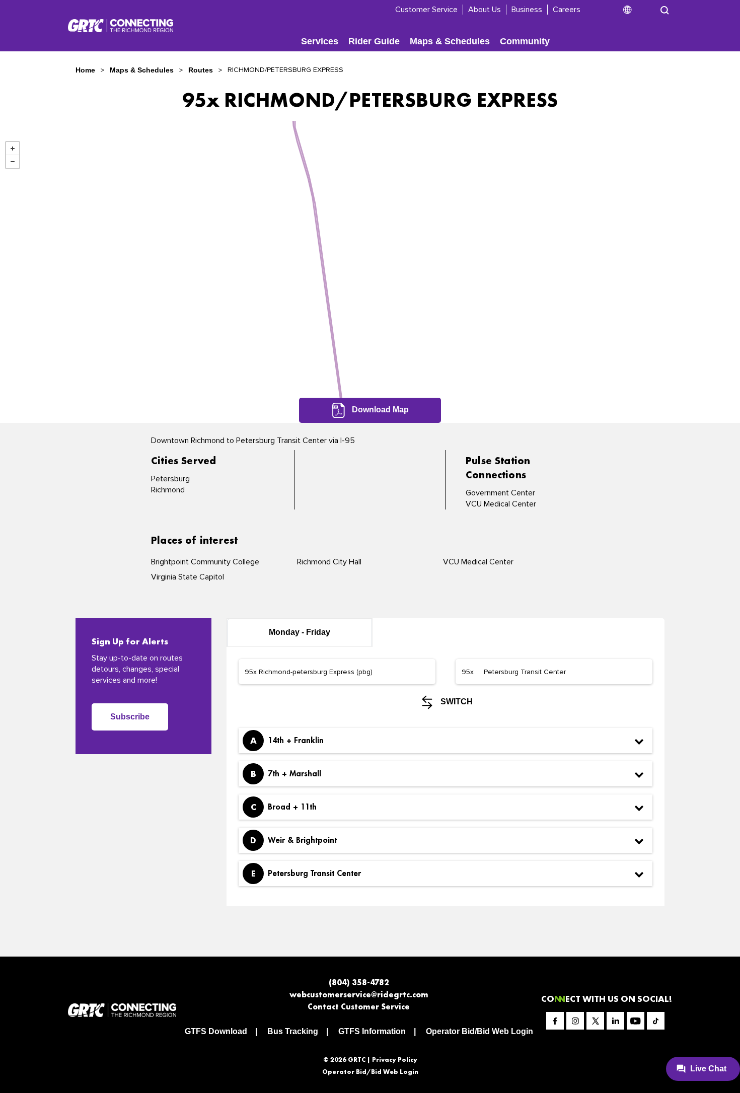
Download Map (379, 409)
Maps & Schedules (450, 41)
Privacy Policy (394, 1059)
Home (85, 70)
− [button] (12, 161)
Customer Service (426, 10)
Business (526, 10)
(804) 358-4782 (359, 982)
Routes (200, 70)
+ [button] (12, 148)
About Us (484, 10)
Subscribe (130, 716)
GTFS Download (216, 1031)
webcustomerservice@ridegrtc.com (358, 994)
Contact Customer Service (359, 1006)
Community (525, 41)
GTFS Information (372, 1031)
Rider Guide (374, 41)
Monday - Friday (299, 632)
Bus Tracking (292, 1031)
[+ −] (370, 272)
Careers (566, 10)
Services (319, 41)
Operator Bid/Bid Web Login (479, 1031)
